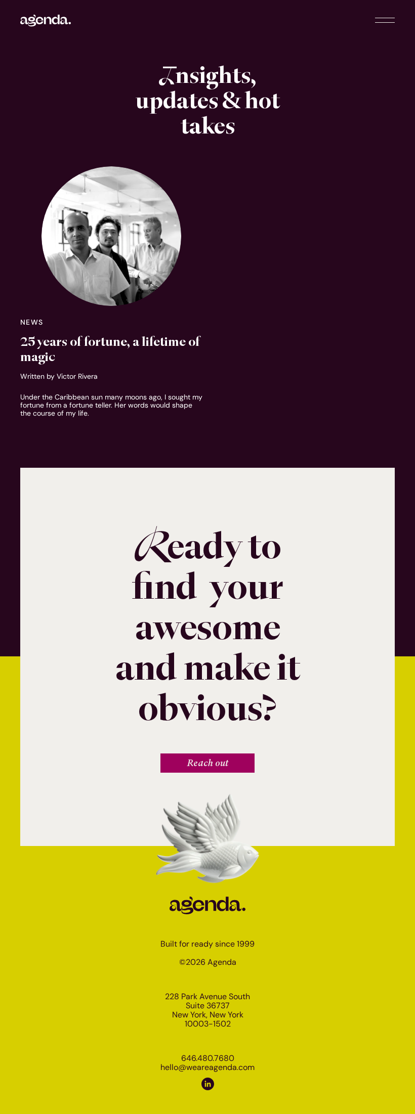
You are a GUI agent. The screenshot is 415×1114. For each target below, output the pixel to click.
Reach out (207, 763)
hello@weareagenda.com (207, 1067)
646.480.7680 (207, 1058)
